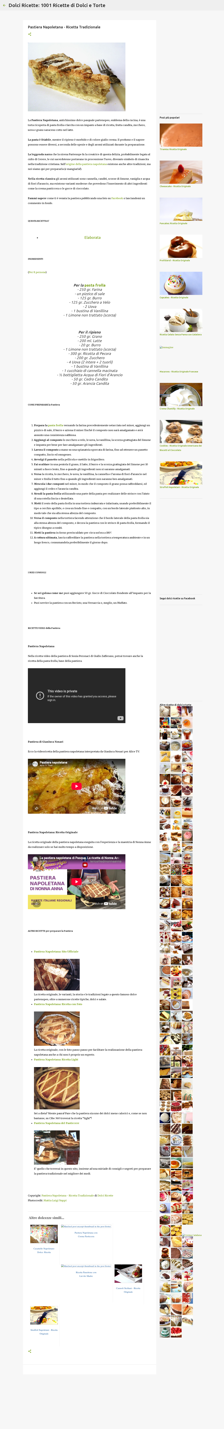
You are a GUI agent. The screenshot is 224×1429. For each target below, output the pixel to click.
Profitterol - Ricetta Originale (175, 260)
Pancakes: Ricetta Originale (173, 223)
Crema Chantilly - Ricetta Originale (177, 408)
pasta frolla (95, 285)
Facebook (117, 198)
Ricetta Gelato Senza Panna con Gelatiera (181, 334)
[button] (30, 34)
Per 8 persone (37, 272)
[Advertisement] (89, 1400)
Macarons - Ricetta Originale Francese (179, 371)
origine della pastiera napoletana (86, 164)
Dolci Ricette (105, 1195)
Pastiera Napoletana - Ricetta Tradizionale (68, 1195)
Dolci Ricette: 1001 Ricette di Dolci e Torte (57, 5)
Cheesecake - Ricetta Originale (175, 186)
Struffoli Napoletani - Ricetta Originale (179, 487)
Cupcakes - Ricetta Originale (174, 297)
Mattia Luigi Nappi (55, 1200)
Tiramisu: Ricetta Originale (173, 149)
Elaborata (92, 237)
